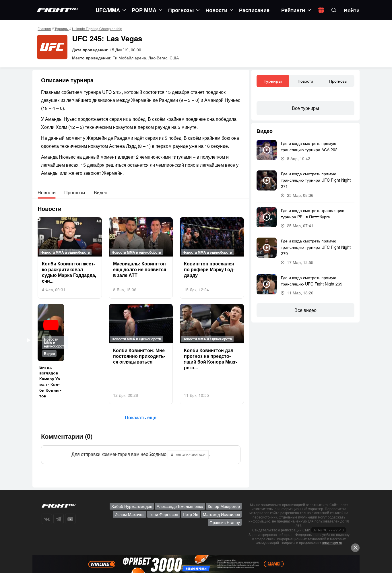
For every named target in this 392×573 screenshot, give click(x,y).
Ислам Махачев (129, 514)
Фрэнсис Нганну (224, 522)
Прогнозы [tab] (74, 192)
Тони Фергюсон (163, 514)
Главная (44, 28)
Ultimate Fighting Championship (97, 28)
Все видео (305, 310)
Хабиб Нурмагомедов (131, 506)
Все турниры (305, 108)
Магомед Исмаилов (221, 514)
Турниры (62, 28)
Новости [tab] (47, 192)
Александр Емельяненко (180, 506)
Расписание (254, 10)
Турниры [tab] (273, 81)
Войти (352, 10)
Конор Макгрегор (224, 506)
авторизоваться (190, 454)
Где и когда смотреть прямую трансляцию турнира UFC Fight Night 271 (316, 180)
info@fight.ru (332, 542)
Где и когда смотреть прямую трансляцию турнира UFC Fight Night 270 (316, 247)
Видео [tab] (100, 192)
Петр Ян (190, 514)
